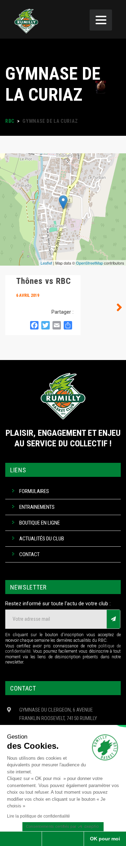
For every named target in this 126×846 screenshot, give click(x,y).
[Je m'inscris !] (113, 619)
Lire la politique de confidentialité (38, 816)
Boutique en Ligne (39, 523)
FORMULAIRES (34, 491)
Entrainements (37, 507)
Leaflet (46, 263)
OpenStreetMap (89, 263)
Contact (29, 554)
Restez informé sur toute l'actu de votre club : (58, 603)
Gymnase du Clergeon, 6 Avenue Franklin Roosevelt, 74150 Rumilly (58, 714)
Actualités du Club (41, 538)
